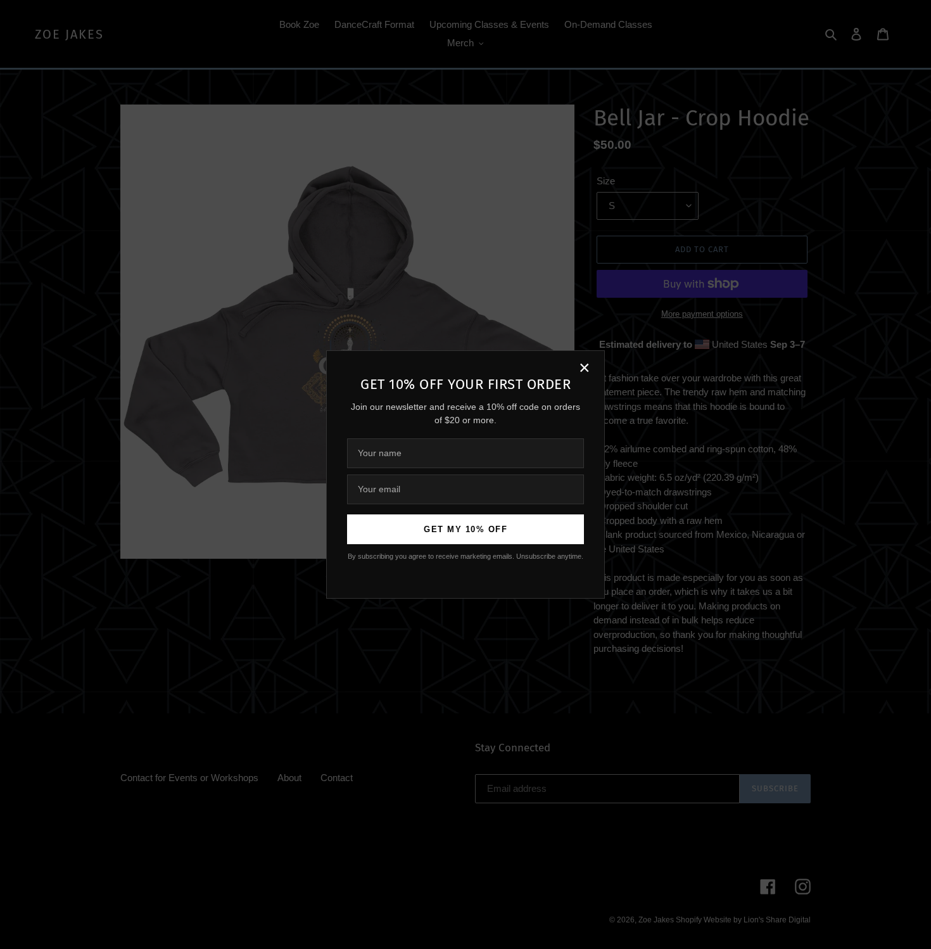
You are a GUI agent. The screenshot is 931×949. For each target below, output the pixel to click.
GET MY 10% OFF (465, 529)
